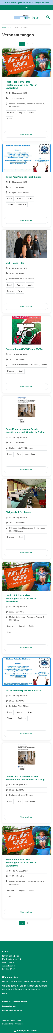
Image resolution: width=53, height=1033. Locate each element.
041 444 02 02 (8, 969)
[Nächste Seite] (32, 44)
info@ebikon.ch (8, 966)
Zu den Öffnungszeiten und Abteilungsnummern (26, 3)
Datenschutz (7, 1024)
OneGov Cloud (8, 1020)
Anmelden (19, 1024)
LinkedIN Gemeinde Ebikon (14, 1001)
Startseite (6, 27)
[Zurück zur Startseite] (26, 17)
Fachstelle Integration (12, 1010)
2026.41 (20, 1020)
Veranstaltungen (21, 27)
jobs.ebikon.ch (9, 1006)
